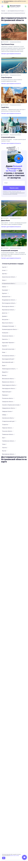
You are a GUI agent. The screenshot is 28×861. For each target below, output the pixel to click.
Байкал (5, 286)
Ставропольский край (9, 421)
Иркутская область (8, 323)
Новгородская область (9, 388)
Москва (5, 375)
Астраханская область (9, 283)
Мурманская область (8, 382)
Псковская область (8, 398)
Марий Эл (5, 372)
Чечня (4, 444)
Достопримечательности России (16, 10)
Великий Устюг (7, 296)
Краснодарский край (8, 359)
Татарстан (5, 424)
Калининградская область (10, 329)
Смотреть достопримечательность (11, 53)
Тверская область (7, 428)
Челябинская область (9, 441)
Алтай (4, 270)
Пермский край (7, 391)
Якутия (4, 451)
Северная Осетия (7, 411)
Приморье (5, 395)
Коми (4, 352)
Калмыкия (5, 332)
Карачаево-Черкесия (8, 342)
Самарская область (8, 401)
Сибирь (4, 414)
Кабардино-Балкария (9, 326)
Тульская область (7, 431)
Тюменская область (8, 434)
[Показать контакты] (25, 6)
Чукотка (5, 447)
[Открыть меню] (2, 6)
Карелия (5, 346)
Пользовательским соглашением (10, 194)
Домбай (5, 316)
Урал (4, 437)
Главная (3, 10)
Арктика (5, 273)
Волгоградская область (9, 303)
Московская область (8, 378)
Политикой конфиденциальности (17, 192)
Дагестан (5, 313)
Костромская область (9, 355)
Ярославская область (9, 454)
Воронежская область (9, 309)
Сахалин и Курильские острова (11, 405)
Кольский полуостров (9, 349)
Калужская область (8, 336)
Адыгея (5, 267)
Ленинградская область (10, 368)
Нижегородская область (9, 385)
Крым (4, 365)
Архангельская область (9, 277)
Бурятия (5, 293)
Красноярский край (8, 362)
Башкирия (6, 290)
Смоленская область (8, 418)
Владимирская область (9, 300)
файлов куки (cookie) (14, 855)
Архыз (4, 280)
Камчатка (6, 339)
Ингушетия (5, 319)
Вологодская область (8, 306)
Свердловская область (9, 408)
